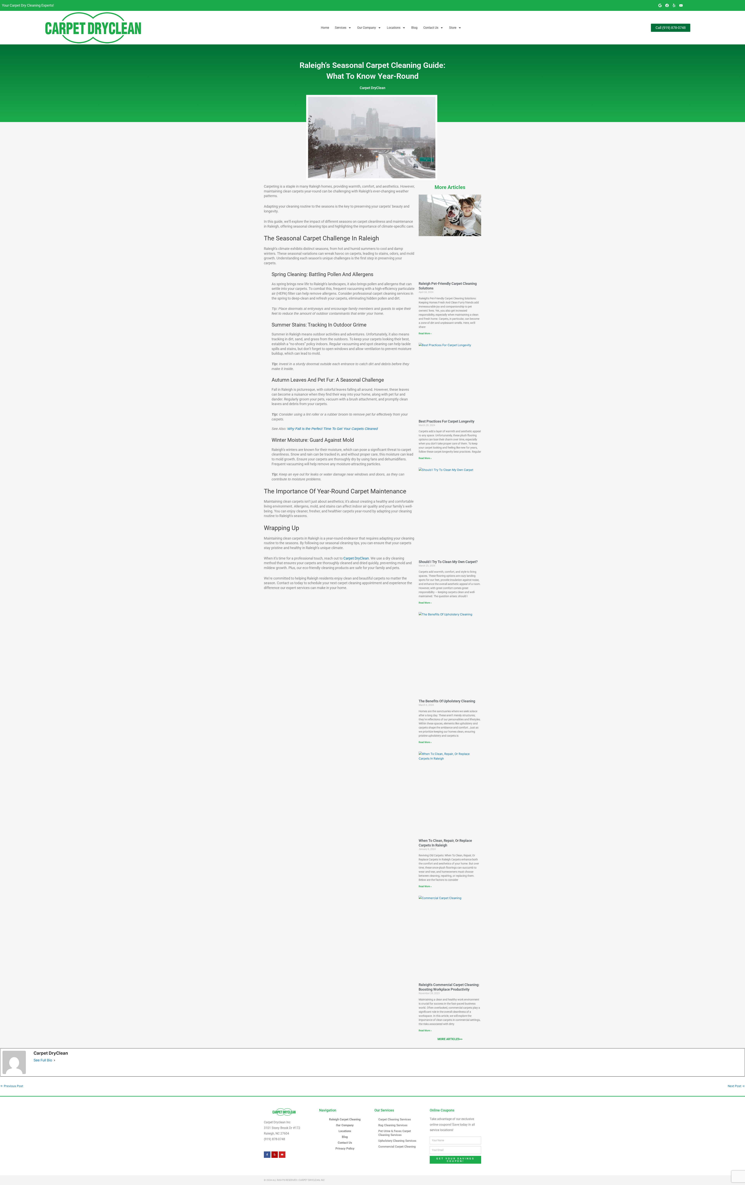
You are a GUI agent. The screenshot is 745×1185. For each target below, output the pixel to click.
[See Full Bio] (54, 1060)
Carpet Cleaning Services (394, 1119)
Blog (414, 27)
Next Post (736, 1086)
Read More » (425, 333)
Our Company (366, 27)
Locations (393, 27)
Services (340, 27)
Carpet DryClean (372, 88)
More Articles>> (450, 1039)
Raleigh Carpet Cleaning (345, 1119)
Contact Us (430, 27)
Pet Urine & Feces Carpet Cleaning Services (394, 1133)
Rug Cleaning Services (392, 1125)
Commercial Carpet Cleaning (397, 1146)
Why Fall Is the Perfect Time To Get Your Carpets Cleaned (332, 429)
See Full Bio (43, 1060)
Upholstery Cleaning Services (397, 1141)
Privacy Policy (344, 1148)
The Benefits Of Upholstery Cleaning (447, 701)
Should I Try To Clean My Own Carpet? (448, 562)
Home (325, 27)
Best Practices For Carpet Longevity (446, 421)
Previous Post (11, 1086)
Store (452, 27)
